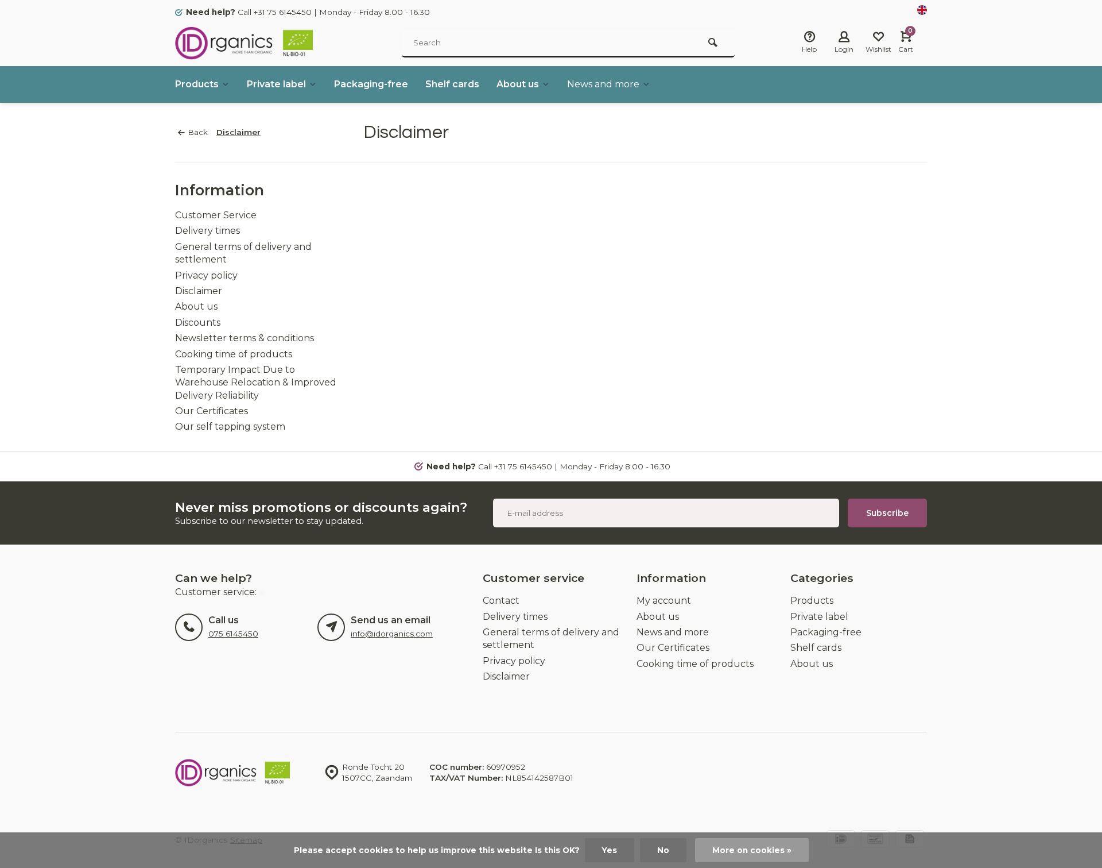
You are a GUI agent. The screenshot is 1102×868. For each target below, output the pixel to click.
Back (198, 132)
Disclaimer (238, 132)
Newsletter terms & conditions (244, 338)
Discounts (197, 322)
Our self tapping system (230, 426)
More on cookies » (751, 850)
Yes (609, 850)
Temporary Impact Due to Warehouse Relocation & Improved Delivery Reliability (255, 382)
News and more (603, 84)
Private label (276, 84)
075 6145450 (233, 633)
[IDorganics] (244, 43)
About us (517, 84)
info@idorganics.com (392, 633)
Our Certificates (211, 411)
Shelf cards (452, 84)
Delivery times (207, 230)
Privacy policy (206, 275)
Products (197, 84)
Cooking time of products (233, 354)
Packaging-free (371, 84)
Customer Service (216, 215)
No (663, 850)
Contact (501, 600)
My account (664, 600)
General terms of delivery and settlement (551, 638)
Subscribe (887, 513)
